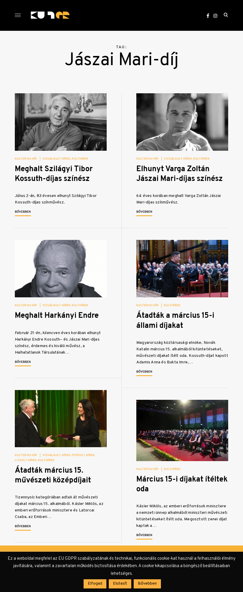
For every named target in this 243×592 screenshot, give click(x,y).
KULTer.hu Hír (26, 159)
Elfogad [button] (95, 583)
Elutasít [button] (120, 583)
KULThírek (80, 159)
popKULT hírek (83, 455)
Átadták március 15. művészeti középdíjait (53, 475)
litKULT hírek (26, 460)
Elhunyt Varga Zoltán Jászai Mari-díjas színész (179, 174)
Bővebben (23, 212)
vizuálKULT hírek (56, 159)
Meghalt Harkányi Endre (57, 316)
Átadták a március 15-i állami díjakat (175, 321)
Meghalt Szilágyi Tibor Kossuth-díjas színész (54, 174)
